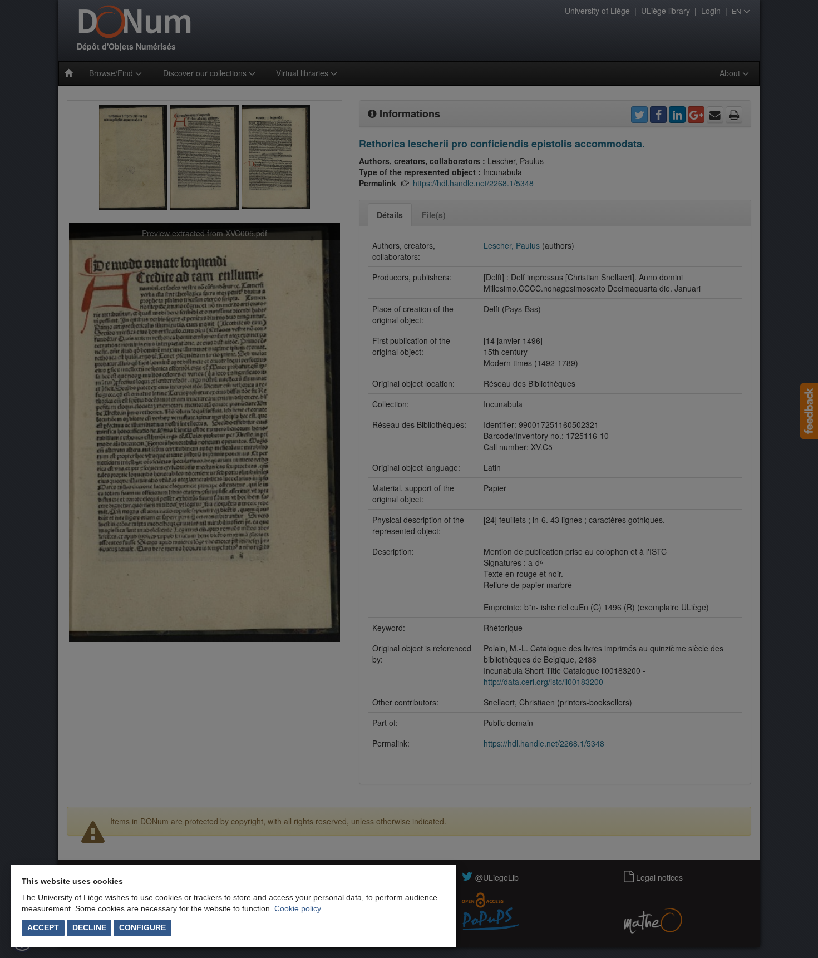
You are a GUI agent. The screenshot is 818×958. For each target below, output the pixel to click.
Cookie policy (297, 908)
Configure (142, 927)
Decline (89, 927)
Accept (43, 927)
